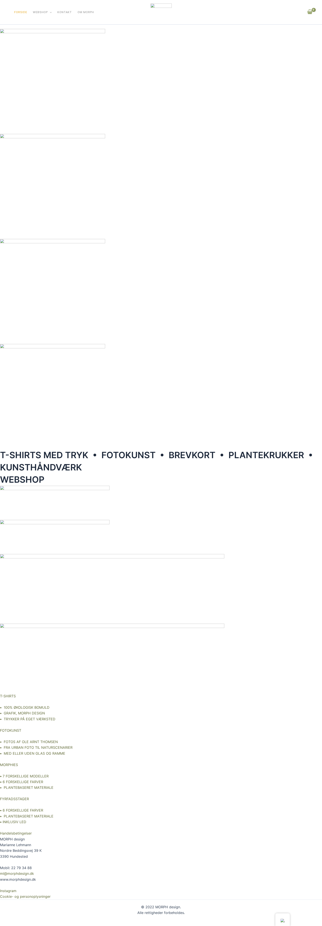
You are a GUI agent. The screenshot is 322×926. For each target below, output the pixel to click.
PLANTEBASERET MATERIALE (26, 787)
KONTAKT (64, 12)
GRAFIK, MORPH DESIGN (22, 713)
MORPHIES (9, 765)
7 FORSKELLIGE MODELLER (26, 776)
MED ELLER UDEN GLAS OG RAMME (32, 753)
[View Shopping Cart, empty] (309, 12)
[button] (50, 12)
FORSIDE (20, 12)
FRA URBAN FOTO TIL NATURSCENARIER (36, 747)
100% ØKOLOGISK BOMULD (25, 707)
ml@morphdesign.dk (17, 873)
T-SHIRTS (8, 696)
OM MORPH (86, 12)
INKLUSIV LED (14, 822)
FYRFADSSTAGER (14, 799)
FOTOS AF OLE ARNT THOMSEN (29, 742)
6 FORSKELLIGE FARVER (23, 782)
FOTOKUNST (10, 730)
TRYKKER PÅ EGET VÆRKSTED (27, 719)
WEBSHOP (40, 12)
